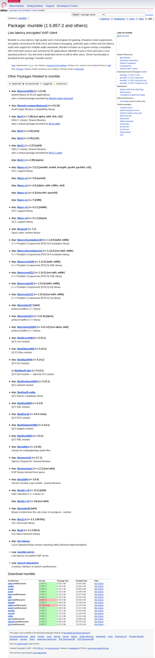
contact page (22, 644)
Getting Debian (35, 6)
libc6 (20, 116)
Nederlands (101, 636)
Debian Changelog (128, 63)
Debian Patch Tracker (129, 69)
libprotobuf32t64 (26, 327)
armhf (10, 592)
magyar (66, 636)
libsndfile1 (23, 447)
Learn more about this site (98, 648)
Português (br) (121, 636)
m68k (10, 605)
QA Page (140, 89)
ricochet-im (124, 129)
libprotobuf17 (25, 305)
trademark (74, 648)
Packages (14, 1)
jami (121, 135)
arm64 (10, 589)
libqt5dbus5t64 (25, 349)
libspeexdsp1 (125, 132)
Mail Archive (125, 92)
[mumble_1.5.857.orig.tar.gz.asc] (133, 80)
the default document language (76, 633)
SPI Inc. (40, 648)
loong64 (11, 603)
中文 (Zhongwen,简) (67, 639)
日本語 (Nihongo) (86, 636)
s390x (10, 616)
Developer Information (129, 60)
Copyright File (125, 66)
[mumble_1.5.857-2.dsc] (130, 75)
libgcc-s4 (22, 218)
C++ (31, 65)
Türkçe (32, 639)
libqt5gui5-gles (23, 370)
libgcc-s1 (22, 167)
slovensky (14, 639)
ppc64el (11, 611)
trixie (132, 19)
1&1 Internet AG (39, 653)
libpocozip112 (25, 294)
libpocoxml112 (25, 272)
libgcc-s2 (22, 207)
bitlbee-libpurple (126, 121)
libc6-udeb (54, 123)
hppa (10, 594)
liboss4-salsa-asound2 (61, 98)
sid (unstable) (24, 10)
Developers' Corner (67, 6)
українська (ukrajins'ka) (46, 639)
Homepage (124, 101)
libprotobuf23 (25, 316)
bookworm (119, 19)
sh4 (9, 619)
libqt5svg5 (23, 414)
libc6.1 (21, 145)
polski (110, 636)
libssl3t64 (22, 479)
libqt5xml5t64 (25, 436)
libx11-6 (21, 519)
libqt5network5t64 (27, 381)
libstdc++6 (23, 490)
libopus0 (22, 229)
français (57, 636)
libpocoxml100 (25, 261)
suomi (49, 636)
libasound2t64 (25, 91)
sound (34, 10)
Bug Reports (125, 58)
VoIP (109, 65)
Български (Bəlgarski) (19, 636)
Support (50, 6)
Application (79, 69)
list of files (99, 584)
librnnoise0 (124, 119)
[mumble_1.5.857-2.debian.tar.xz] (133, 83)
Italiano (74, 636)
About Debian (16, 6)
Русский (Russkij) (136, 636)
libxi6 (20, 530)
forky (141, 19)
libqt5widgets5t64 (27, 425)
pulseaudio (124, 124)
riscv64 (11, 613)
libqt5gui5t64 (24, 359)
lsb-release (23, 541)
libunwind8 (23, 508)
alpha (10, 584)
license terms (53, 648)
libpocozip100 (25, 283)
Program (19, 69)
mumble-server (126, 108)
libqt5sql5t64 (24, 403)
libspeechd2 (24, 457)
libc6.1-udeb (55, 153)
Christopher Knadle (128, 95)
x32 (9, 624)
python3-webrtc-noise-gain (131, 113)
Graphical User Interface (57, 65)
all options (149, 15)
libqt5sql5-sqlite (26, 392)
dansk (32, 636)
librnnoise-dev (126, 116)
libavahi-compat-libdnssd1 (32, 105)
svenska (23, 639)
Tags (13, 65)
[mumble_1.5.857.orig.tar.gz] (131, 78)
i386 (10, 597)
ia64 (10, 600)
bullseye (105, 19)
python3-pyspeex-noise (129, 110)
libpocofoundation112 (29, 251)
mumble (22, 18)
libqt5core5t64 (25, 338)
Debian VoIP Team (127, 89)
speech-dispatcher (28, 563)
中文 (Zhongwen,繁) (85, 639)
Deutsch (41, 636)
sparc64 (11, 622)
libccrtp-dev (124, 127)
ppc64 (10, 608)
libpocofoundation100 (30, 240)
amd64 (11, 586)
